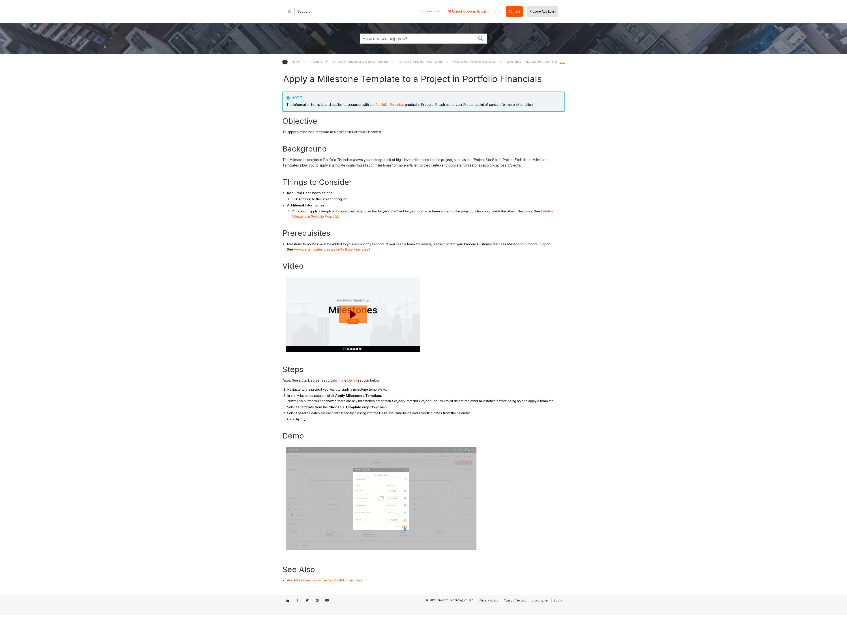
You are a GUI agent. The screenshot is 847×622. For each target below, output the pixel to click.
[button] (481, 38)
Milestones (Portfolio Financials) (475, 61)
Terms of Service (515, 600)
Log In (558, 600)
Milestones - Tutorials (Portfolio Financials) (536, 61)
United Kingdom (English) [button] (470, 11)
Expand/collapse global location (562, 61)
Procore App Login (543, 11)
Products (316, 61)
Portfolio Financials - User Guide (420, 61)
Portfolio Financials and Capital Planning (360, 61)
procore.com (430, 11)
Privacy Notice (489, 600)
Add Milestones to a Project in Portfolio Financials (324, 580)
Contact (514, 11)
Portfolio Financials (389, 105)
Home (296, 61)
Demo (352, 380)
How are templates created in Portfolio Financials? (332, 249)
